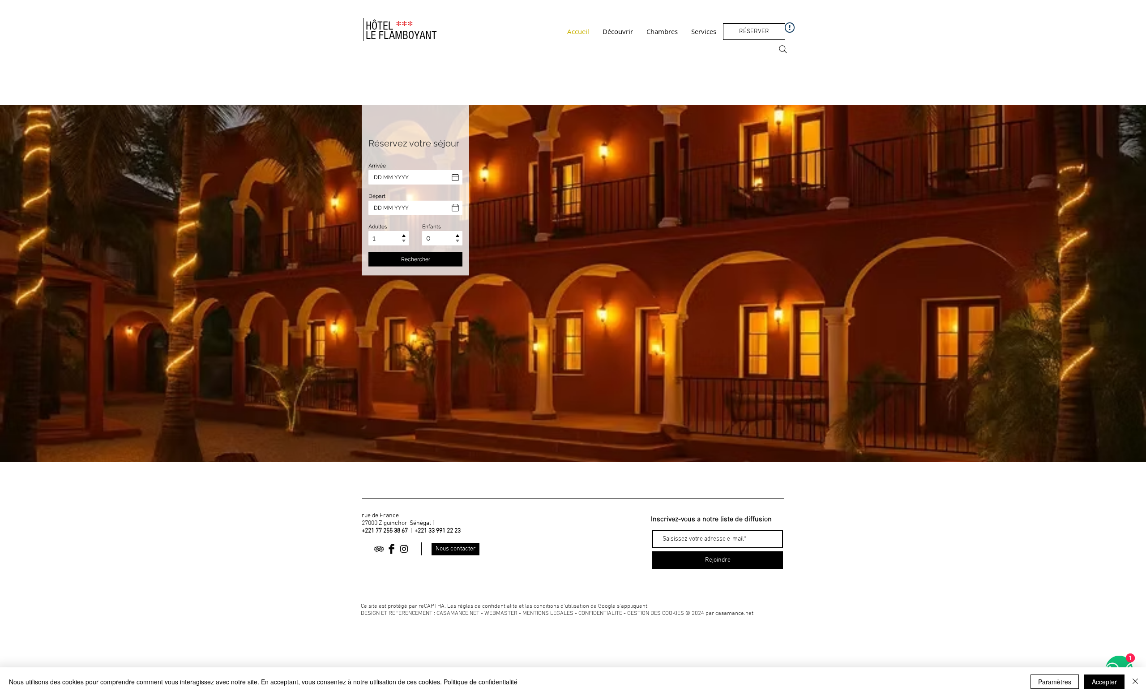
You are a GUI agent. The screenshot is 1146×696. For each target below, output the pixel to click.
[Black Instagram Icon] (404, 549)
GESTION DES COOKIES (656, 613)
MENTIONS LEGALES (547, 613)
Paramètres (1054, 681)
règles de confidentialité (487, 606)
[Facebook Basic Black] (391, 549)
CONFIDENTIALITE (600, 613)
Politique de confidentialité (480, 681)
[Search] (783, 49)
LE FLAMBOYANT (401, 35)
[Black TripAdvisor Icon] (379, 549)
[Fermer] (1135, 682)
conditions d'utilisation (561, 606)
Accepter (1104, 681)
